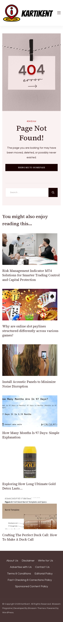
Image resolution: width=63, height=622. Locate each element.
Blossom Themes (37, 608)
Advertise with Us (21, 567)
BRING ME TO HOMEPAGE (31, 167)
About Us (12, 560)
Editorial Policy (44, 573)
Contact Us (42, 567)
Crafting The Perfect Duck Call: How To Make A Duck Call (29, 537)
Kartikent (25, 604)
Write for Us (45, 560)
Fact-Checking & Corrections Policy (30, 580)
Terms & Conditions (19, 573)
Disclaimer (28, 560)
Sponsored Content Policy (31, 586)
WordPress (7, 612)
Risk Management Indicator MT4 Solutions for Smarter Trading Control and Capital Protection (31, 275)
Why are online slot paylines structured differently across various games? (30, 330)
